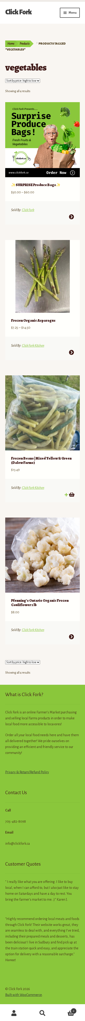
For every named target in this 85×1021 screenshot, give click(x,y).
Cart (65, 1009)
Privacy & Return (17, 772)
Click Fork (18, 12)
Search (42, 1013)
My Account (14, 1013)
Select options (71, 216)
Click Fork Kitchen (33, 345)
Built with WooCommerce (23, 995)
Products (24, 43)
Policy (44, 772)
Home (10, 43)
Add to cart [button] (71, 494)
